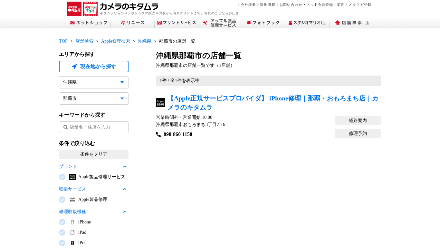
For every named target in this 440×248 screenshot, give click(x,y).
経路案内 (358, 120)
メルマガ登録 (360, 4)
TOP (63, 41)
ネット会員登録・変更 (325, 4)
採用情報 (267, 4)
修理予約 (358, 133)
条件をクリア (93, 154)
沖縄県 (144, 41)
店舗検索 (84, 41)
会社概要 (248, 4)
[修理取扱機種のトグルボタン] (125, 212)
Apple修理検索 (115, 41)
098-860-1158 (178, 134)
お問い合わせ (291, 4)
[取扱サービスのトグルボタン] (125, 189)
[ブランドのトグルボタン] (125, 166)
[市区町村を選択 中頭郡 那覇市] (94, 98)
